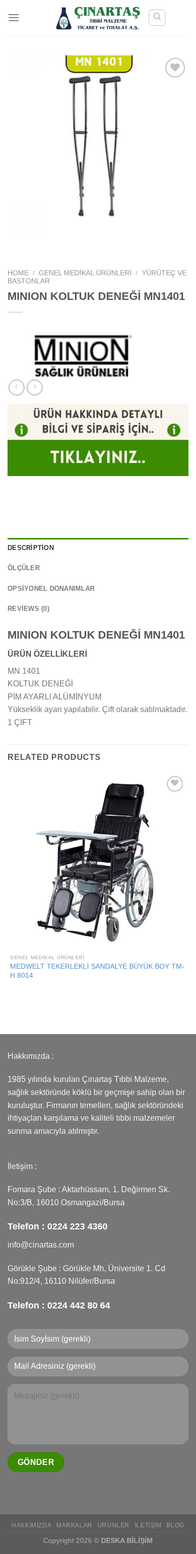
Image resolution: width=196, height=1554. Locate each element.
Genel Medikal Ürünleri (85, 273)
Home (18, 273)
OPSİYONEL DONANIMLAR (51, 588)
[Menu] (14, 17)
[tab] (98, 548)
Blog (175, 1525)
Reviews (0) (28, 608)
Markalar (74, 1525)
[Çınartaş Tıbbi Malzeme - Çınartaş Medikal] (98, 17)
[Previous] (17, 246)
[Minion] (83, 354)
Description (31, 548)
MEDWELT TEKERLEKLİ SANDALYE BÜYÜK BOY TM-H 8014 (97, 971)
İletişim (148, 1525)
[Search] (157, 18)
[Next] (45, 246)
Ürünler (113, 1525)
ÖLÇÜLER (24, 568)
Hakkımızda (31, 1525)
